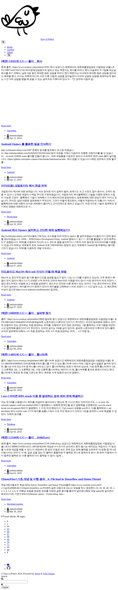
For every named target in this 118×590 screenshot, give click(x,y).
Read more (6, 126)
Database (11, 424)
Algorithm (11, 130)
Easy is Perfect (47, 39)
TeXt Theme (48, 573)
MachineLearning (15, 504)
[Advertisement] (59, 102)
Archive (10, 49)
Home (10, 47)
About (10, 52)
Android (11, 172)
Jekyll (37, 573)
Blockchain (12, 216)
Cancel (5, 587)
